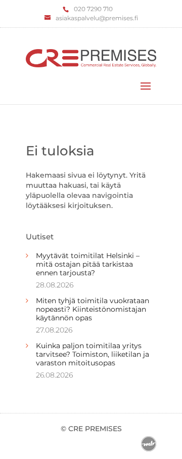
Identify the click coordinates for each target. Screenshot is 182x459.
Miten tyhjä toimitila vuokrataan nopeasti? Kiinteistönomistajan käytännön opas (92, 309)
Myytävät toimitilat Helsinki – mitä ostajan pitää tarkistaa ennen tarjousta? (88, 264)
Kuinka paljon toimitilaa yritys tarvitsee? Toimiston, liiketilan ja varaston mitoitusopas (92, 354)
